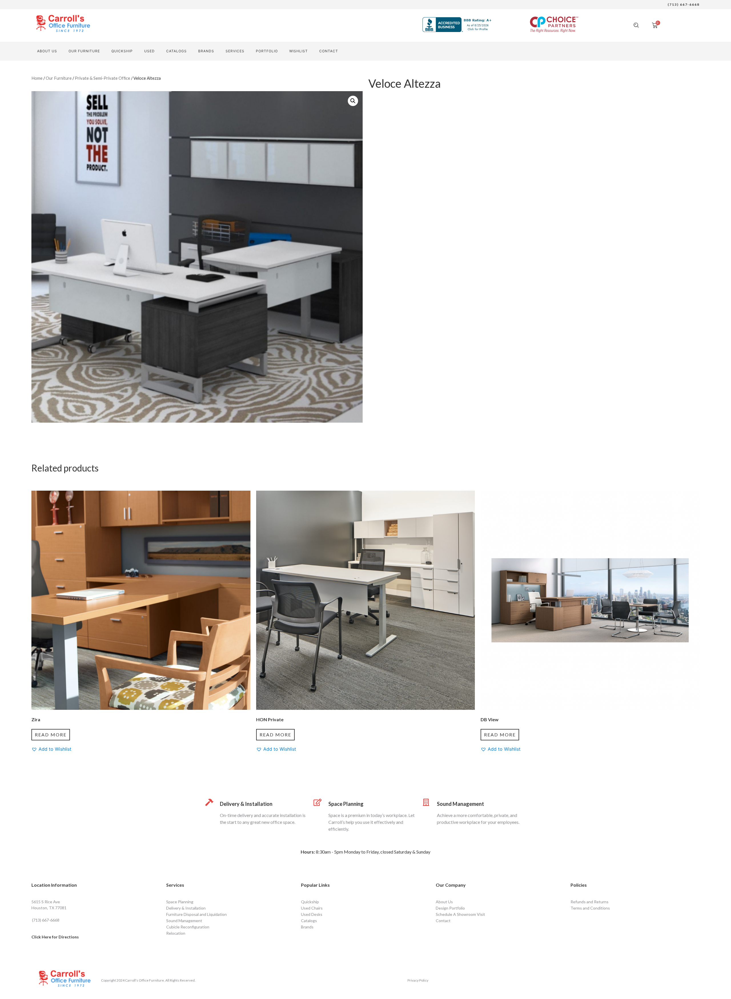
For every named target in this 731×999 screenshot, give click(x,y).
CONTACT (328, 51)
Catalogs (176, 51)
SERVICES (235, 51)
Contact (443, 920)
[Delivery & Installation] (209, 802)
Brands (206, 51)
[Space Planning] (317, 802)
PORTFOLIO (267, 51)
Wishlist (298, 51)
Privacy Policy (417, 980)
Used (149, 51)
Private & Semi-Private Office (102, 78)
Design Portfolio (450, 908)
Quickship (122, 51)
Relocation (175, 933)
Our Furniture (84, 51)
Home (37, 78)
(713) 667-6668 (684, 4)
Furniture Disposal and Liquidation (196, 914)
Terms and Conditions (590, 908)
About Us (47, 51)
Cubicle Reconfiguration (187, 926)
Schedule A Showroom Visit (460, 914)
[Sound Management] (426, 802)
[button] (353, 101)
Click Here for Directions (55, 936)
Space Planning (346, 804)
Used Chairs (312, 908)
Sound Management (460, 804)
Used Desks (311, 914)
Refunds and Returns (590, 901)
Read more (51, 734)
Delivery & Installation (246, 804)
